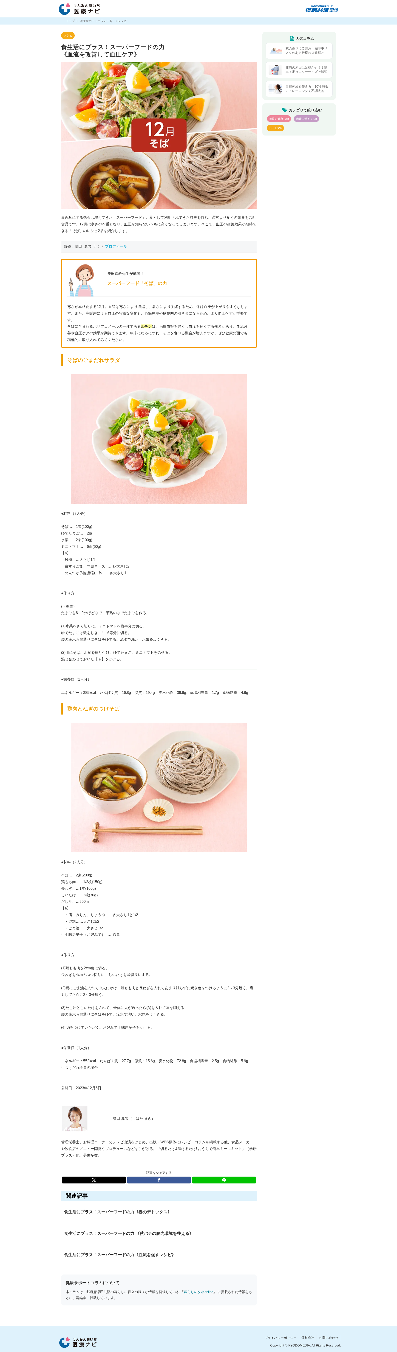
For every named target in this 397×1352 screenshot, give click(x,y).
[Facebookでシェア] (159, 1180)
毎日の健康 (279, 118)
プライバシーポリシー (280, 1338)
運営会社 (307, 1338)
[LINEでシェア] (224, 1180)
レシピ (67, 35)
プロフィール (116, 246)
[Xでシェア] (94, 1180)
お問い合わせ (328, 1338)
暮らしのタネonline (198, 1292)
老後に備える (306, 118)
